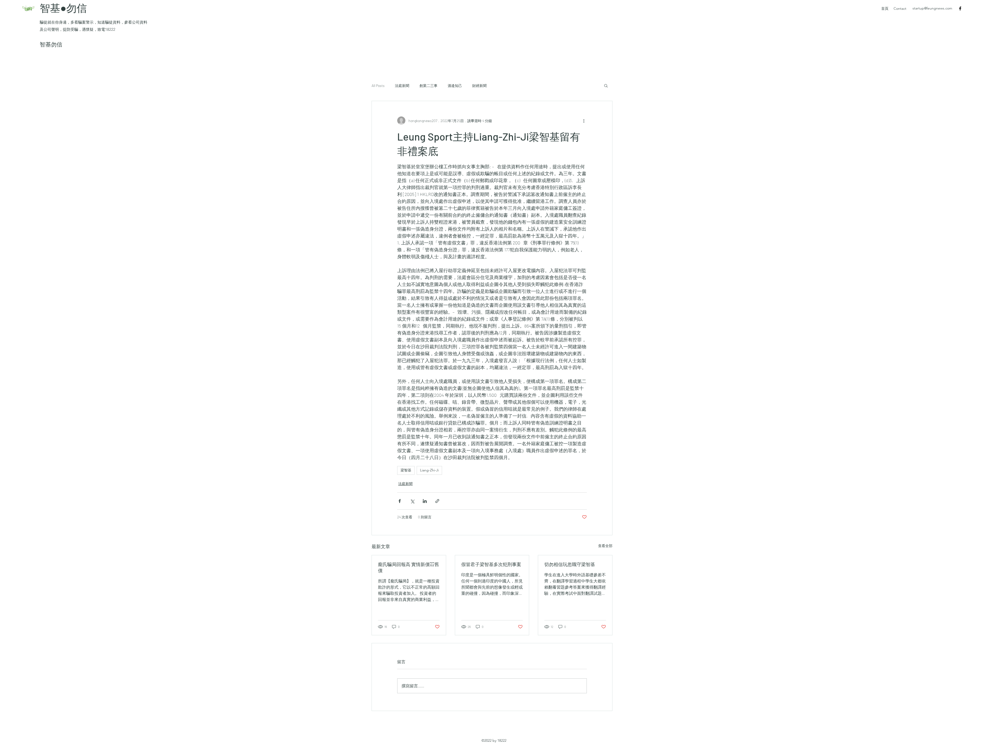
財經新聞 (479, 85)
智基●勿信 (64, 8)
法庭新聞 (402, 85)
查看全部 (605, 545)
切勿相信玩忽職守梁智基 (569, 564)
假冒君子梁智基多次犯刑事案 (491, 564)
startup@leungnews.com (932, 8)
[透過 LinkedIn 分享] (424, 501)
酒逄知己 (455, 85)
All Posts (378, 85)
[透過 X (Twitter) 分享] (412, 501)
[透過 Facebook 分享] (399, 501)
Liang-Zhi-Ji (429, 470)
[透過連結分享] (437, 501)
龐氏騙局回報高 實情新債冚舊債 (408, 567)
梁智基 (406, 470)
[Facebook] (960, 8)
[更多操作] (584, 120)
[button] (605, 85)
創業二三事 (428, 85)
